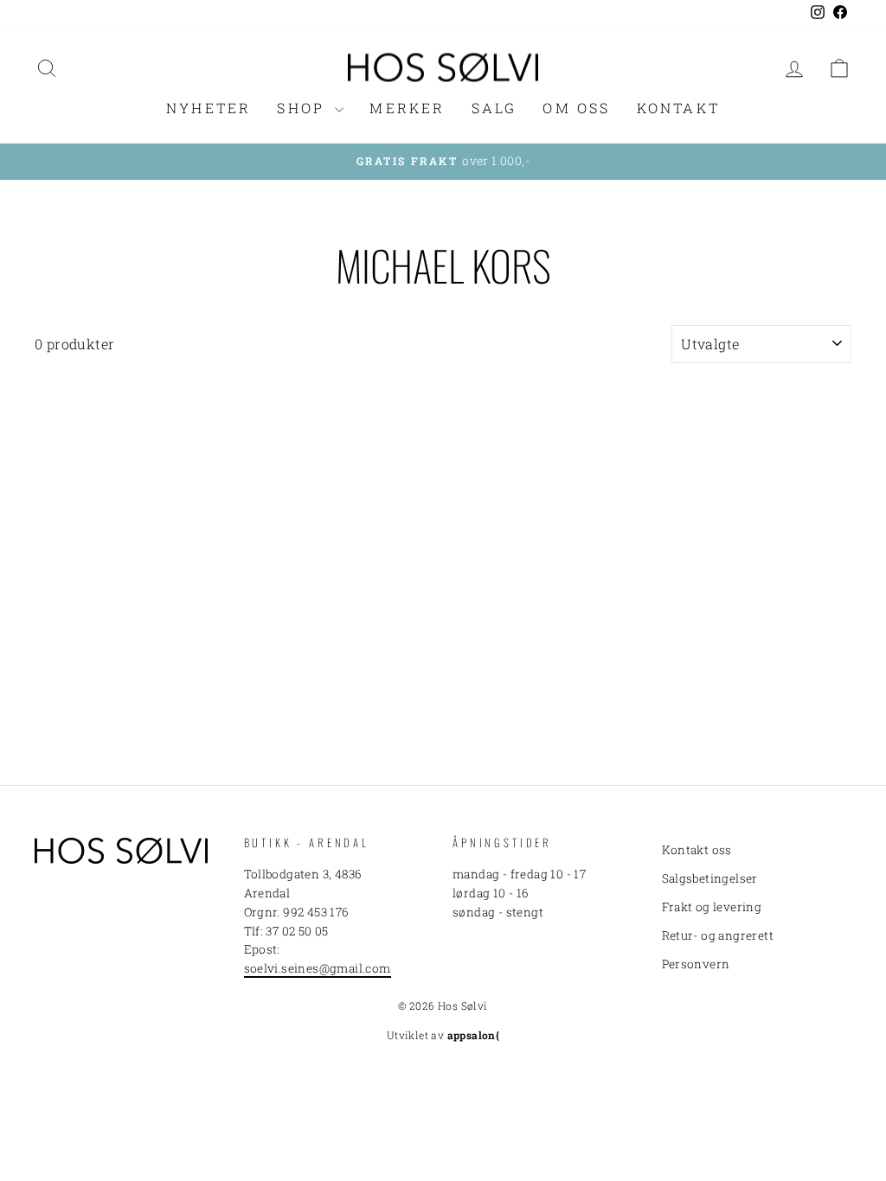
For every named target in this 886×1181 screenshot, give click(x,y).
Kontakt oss (697, 850)
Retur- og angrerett (718, 935)
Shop (304, 108)
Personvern (696, 964)
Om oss (576, 108)
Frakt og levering (712, 907)
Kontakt (678, 108)
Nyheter (208, 108)
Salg (494, 108)
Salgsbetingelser (710, 878)
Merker (407, 108)
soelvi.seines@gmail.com (317, 968)
